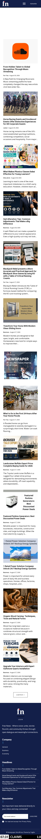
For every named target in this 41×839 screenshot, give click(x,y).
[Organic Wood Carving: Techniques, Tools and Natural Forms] (20, 600)
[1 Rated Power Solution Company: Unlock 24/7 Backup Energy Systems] (20, 550)
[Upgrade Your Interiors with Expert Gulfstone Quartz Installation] (20, 650)
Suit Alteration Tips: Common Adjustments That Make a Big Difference (16, 221)
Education (6, 178)
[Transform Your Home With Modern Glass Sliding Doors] (20, 310)
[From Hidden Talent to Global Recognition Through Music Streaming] (20, 51)
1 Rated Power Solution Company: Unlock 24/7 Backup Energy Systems (19, 567)
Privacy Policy (26, 821)
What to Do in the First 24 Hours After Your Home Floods (20, 414)
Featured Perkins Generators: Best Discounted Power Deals (18, 517)
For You (6, 75)
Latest (5, 128)
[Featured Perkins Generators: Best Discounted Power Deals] (20, 500)
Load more (19, 695)
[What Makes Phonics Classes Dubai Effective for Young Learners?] (20, 156)
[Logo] (5, 3)
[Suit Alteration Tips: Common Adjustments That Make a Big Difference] (20, 203)
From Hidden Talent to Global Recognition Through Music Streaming (16, 69)
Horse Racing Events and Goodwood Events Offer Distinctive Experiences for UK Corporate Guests (19, 121)
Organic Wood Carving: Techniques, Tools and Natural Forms (19, 617)
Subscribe (33, 816)
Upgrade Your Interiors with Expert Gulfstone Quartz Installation (18, 667)
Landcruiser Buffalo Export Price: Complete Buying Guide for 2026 (18, 464)
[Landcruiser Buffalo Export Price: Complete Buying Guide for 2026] (20, 448)
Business (6, 228)
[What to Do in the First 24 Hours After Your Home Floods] (20, 398)
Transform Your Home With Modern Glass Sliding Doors (19, 327)
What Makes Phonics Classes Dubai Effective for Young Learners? (19, 172)
